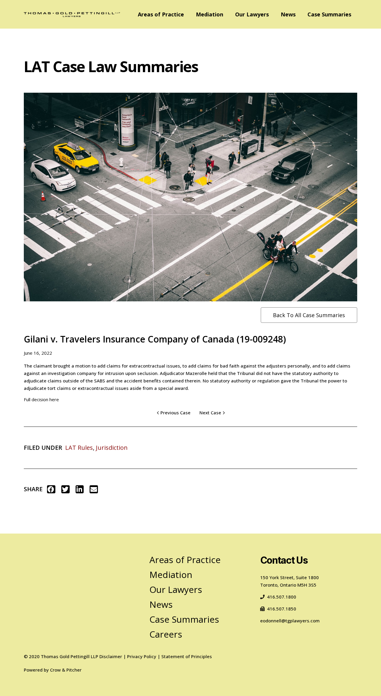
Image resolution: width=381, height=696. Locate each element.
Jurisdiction (112, 448)
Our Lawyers (252, 14)
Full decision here (41, 399)
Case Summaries (329, 14)
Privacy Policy (141, 656)
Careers (165, 634)
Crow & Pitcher (66, 670)
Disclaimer (110, 656)
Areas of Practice (161, 14)
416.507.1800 (281, 597)
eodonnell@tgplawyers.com (290, 621)
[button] (51, 489)
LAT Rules (79, 448)
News (288, 14)
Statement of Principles (186, 656)
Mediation (209, 14)
